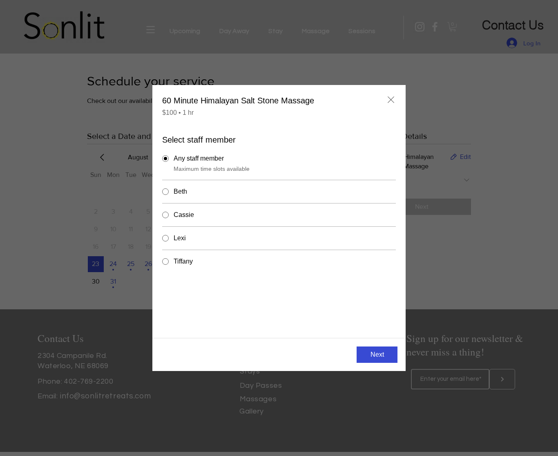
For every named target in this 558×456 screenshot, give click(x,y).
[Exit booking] (391, 100)
